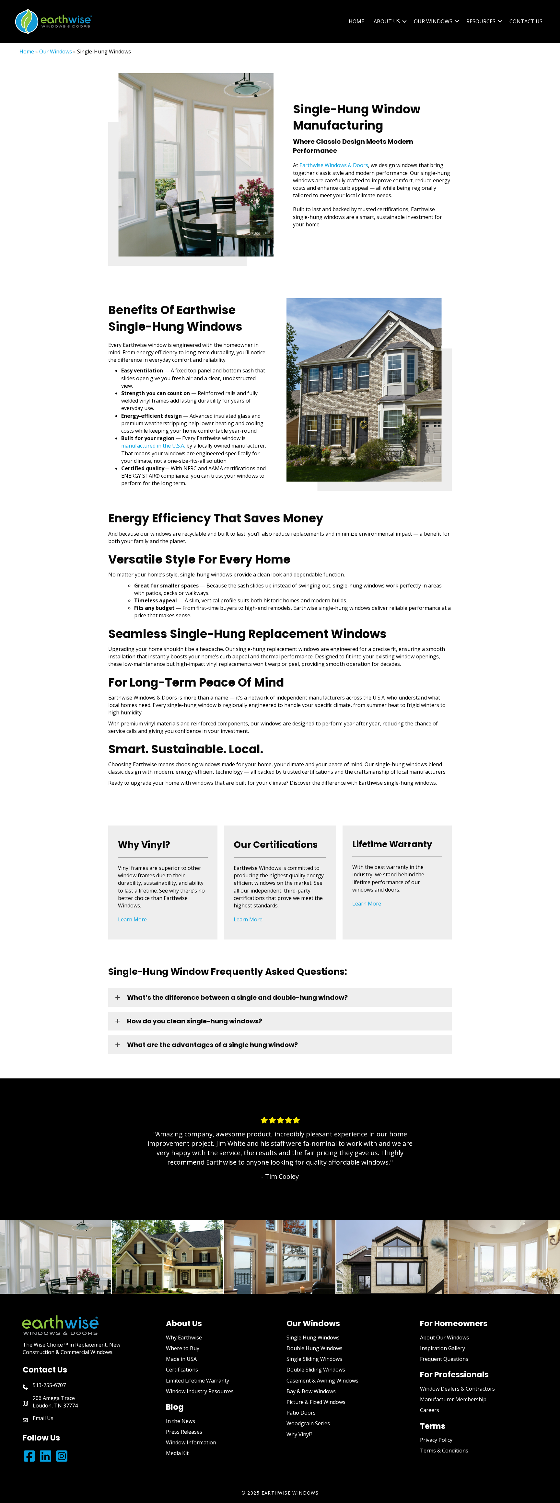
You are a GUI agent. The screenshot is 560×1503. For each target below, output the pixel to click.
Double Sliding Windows (315, 1369)
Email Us (43, 1418)
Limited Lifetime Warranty (197, 1380)
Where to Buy (182, 1348)
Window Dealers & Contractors (457, 1388)
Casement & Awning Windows (322, 1380)
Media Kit (177, 1453)
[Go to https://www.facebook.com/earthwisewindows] (29, 1456)
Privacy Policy (436, 1439)
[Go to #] (45, 1456)
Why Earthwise (184, 1337)
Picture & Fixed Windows (315, 1402)
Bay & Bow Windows (311, 1391)
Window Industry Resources (200, 1391)
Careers (429, 1410)
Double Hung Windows (314, 1348)
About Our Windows (444, 1337)
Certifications (182, 1369)
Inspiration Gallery (442, 1348)
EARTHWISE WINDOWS (290, 1493)
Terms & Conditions (444, 1450)
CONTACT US (525, 21)
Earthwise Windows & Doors (333, 165)
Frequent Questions (444, 1358)
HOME (356, 21)
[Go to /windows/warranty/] (397, 874)
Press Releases (184, 1431)
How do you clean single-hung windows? (194, 1021)
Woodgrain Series (308, 1423)
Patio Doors (301, 1412)
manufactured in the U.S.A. (153, 445)
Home (26, 51)
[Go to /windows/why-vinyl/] (163, 882)
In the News (180, 1421)
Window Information (191, 1442)
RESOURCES (481, 21)
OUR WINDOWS (433, 21)
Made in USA (181, 1358)
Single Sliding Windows (314, 1358)
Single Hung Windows (313, 1337)
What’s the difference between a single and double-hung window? (237, 997)
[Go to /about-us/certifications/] (280, 882)
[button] (404, 21)
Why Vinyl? (299, 1434)
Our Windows (55, 51)
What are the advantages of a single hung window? (212, 1044)
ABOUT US (387, 21)
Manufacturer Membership (453, 1399)
